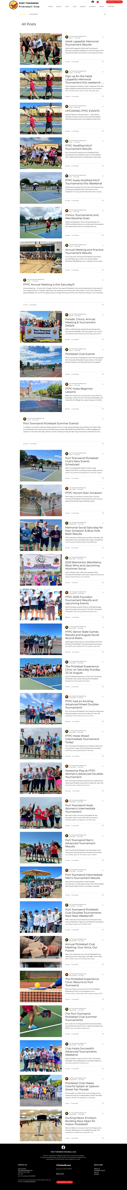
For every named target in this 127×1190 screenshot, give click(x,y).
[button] (98, 2)
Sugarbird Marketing (30, 1181)
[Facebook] (63, 1147)
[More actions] (103, 37)
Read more (60, 1174)
